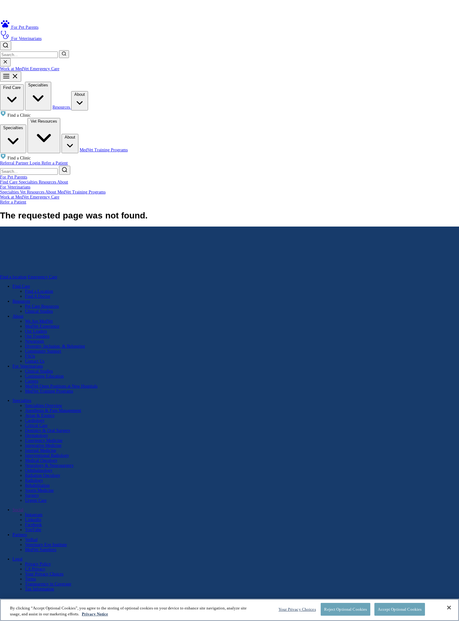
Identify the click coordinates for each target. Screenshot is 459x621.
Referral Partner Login (21, 163)
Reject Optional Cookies (345, 609)
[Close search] (5, 62)
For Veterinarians (15, 187)
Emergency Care (44, 68)
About (79, 94)
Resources (61, 107)
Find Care (12, 87)
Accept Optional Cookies (400, 609)
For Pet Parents (13, 177)
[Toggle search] (5, 45)
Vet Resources (44, 121)
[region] (229, 610)
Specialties (38, 85)
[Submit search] (64, 54)
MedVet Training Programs (104, 150)
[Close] (449, 607)
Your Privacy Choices (44, 574)
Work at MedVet (15, 68)
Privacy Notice (95, 614)
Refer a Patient (55, 163)
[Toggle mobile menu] (10, 76)
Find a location (13, 277)
